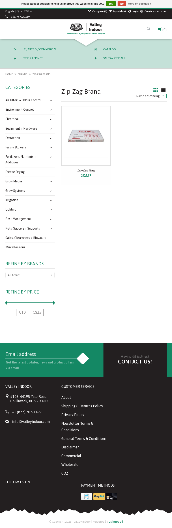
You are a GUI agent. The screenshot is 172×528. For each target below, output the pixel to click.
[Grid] (156, 91)
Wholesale (69, 465)
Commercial (71, 456)
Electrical (12, 119)
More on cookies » (139, 3)
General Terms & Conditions (83, 439)
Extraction (12, 138)
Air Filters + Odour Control (23, 100)
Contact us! (135, 362)
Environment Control (19, 109)
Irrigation (11, 200)
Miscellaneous (15, 247)
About (66, 397)
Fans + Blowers (15, 147)
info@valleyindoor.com (31, 422)
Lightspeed (116, 521)
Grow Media (13, 181)
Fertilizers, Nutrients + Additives (20, 159)
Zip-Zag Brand (41, 74)
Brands (22, 74)
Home (9, 74)
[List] (163, 91)
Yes (111, 3)
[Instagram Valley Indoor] (41, 493)
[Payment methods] (86, 496)
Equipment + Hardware (21, 128)
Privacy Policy (72, 415)
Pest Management (18, 219)
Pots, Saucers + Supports (22, 228)
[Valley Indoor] (86, 29)
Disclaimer (70, 447)
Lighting (10, 209)
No (122, 3)
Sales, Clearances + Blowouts (25, 238)
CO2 (64, 473)
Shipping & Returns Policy (82, 406)
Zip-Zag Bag (86, 170)
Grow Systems (15, 190)
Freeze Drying (15, 172)
